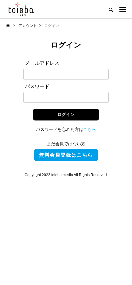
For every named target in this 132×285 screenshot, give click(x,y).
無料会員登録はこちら (66, 154)
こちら (89, 129)
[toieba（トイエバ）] (21, 9)
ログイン (66, 114)
